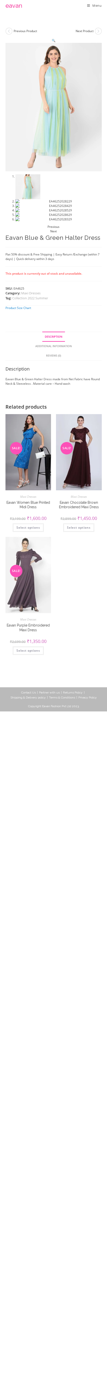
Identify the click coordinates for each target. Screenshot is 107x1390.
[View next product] (98, 31)
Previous (53, 227)
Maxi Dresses (31, 293)
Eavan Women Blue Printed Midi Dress (28, 505)
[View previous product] (8, 31)
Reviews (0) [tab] (53, 355)
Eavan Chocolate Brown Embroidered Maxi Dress (79, 505)
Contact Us (28, 692)
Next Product (85, 31)
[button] (53, 40)
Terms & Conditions (62, 697)
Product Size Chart (18, 308)
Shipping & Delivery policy (28, 697)
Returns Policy (73, 692)
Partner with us (49, 692)
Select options (28, 527)
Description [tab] (53, 336)
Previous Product (25, 31)
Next (53, 231)
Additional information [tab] (53, 346)
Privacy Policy (87, 697)
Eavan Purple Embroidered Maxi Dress (28, 627)
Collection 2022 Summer (30, 298)
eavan (13, 5)
